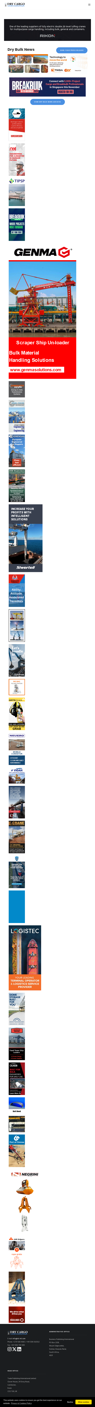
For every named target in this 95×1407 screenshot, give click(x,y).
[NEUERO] (47, 748)
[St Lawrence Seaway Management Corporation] (47, 871)
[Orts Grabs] (47, 713)
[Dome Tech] (47, 1009)
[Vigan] (47, 775)
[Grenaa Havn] (47, 1150)
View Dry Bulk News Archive (47, 102)
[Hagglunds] (47, 1314)
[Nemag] (47, 906)
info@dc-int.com (19, 1338)
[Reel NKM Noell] (47, 159)
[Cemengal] (47, 450)
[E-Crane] (47, 837)
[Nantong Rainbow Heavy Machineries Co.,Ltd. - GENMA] (47, 311)
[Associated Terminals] (47, 590)
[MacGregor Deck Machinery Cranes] (47, 124)
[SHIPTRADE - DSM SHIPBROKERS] (47, 485)
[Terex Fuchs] (47, 660)
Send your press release (72, 50)
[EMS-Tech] (47, 416)
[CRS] (47, 1124)
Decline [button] (70, 1402)
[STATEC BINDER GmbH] (47, 687)
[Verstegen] (47, 1287)
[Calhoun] (47, 1078)
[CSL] (47, 802)
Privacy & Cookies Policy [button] (21, 1403)
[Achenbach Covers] (47, 1105)
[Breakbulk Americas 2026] (47, 224)
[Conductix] (47, 389)
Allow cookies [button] (83, 1402)
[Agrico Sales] (47, 1043)
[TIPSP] (47, 192)
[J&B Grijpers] (47, 1253)
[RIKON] (47, 625)
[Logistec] (47, 958)
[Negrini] (47, 1202)
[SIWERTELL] (47, 538)
